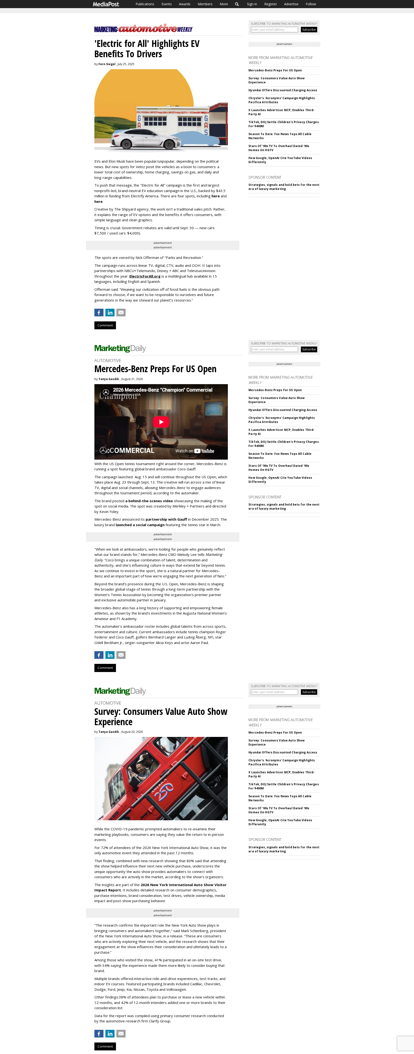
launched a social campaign (140, 524)
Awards (184, 4)
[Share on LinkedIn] (110, 312)
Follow (311, 4)
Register (270, 4)
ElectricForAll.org (145, 276)
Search (237, 4)
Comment (105, 325)
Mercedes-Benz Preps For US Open (275, 70)
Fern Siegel (106, 64)
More (224, 4)
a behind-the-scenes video (149, 500)
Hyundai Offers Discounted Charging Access (282, 90)
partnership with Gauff (166, 519)
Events (166, 4)
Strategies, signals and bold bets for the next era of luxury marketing (283, 187)
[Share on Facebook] (99, 312)
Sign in (252, 4)
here (216, 196)
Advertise (291, 4)
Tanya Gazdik (108, 379)
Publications (145, 4)
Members (205, 4)
